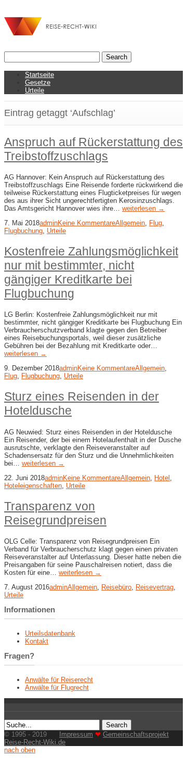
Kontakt (36, 641)
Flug (155, 223)
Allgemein (130, 223)
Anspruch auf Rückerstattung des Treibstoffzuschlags (93, 149)
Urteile (34, 90)
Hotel (162, 478)
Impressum (76, 734)
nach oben (19, 750)
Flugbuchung (23, 231)
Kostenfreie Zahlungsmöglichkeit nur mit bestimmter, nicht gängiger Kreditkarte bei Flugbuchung (91, 272)
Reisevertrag (154, 587)
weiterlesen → (143, 208)
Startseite (39, 75)
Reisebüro (116, 587)
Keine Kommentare (86, 223)
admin (48, 223)
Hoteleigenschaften (33, 486)
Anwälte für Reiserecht (59, 680)
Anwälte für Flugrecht (57, 687)
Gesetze (37, 82)
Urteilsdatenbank (50, 633)
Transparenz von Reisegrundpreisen (55, 513)
